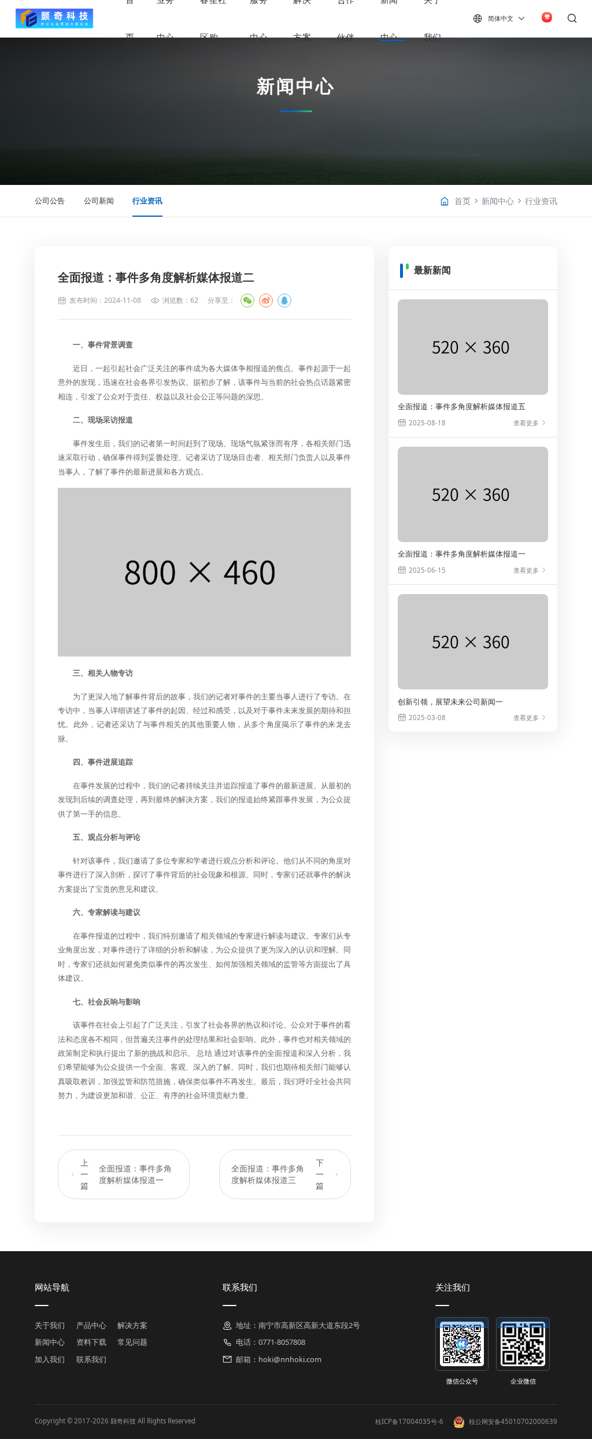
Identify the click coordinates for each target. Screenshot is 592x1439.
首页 (462, 200)
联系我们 (91, 1359)
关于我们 (50, 1325)
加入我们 (50, 1359)
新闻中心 (498, 200)
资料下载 (91, 1342)
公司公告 (50, 200)
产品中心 (91, 1325)
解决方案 (132, 1325)
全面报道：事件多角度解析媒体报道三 (277, 1174)
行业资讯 (147, 200)
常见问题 (132, 1342)
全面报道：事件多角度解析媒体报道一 (126, 1174)
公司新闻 (99, 200)
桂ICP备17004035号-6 (410, 1421)
